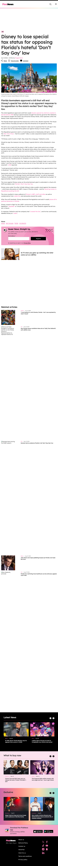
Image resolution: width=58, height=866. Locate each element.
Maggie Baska (19, 58)
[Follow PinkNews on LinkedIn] (43, 853)
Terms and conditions (25, 856)
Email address (13, 236)
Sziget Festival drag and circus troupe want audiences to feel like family (15, 816)
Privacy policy (22, 859)
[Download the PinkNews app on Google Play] (48, 831)
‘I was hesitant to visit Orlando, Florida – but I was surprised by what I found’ (38, 313)
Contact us (21, 846)
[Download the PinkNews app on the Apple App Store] (38, 831)
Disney (3, 223)
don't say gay (9, 223)
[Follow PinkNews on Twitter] (43, 842)
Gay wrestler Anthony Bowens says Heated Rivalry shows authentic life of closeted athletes (42, 817)
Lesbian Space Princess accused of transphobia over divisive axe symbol (42, 741)
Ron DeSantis (22, 223)
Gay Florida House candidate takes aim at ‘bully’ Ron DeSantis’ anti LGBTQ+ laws (38, 329)
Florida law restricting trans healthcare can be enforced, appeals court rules (39, 574)
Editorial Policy (23, 843)
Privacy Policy (27, 243)
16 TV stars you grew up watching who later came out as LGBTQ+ (37, 254)
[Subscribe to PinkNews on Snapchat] (47, 849)
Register (38, 238)
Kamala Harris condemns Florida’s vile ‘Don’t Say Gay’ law (37, 443)
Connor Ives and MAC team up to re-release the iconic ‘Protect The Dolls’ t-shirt (15, 780)
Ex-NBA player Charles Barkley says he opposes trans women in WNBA (16, 741)
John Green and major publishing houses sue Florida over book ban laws (38, 558)
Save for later (15, 60)
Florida (16, 223)
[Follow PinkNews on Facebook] (47, 842)
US (2, 31)
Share (5, 60)
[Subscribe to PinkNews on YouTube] (47, 846)
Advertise (21, 849)
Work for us (22, 853)
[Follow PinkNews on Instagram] (43, 849)
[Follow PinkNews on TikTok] (43, 846)
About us (21, 839)
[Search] (50, 4)
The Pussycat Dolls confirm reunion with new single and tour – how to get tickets (43, 779)
